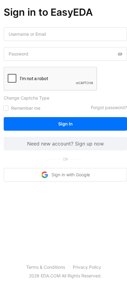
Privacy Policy (87, 267)
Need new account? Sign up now (65, 144)
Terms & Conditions (45, 267)
